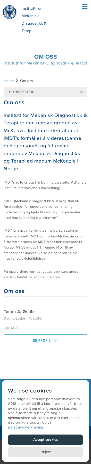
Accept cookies (45, 439)
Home (9, 81)
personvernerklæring (25, 427)
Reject (46, 452)
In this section (21, 92)
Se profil (42, 340)
